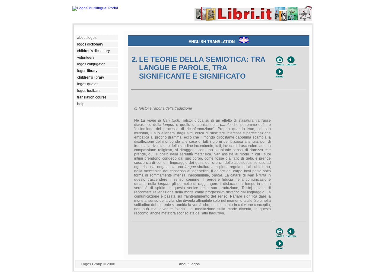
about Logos (189, 264)
